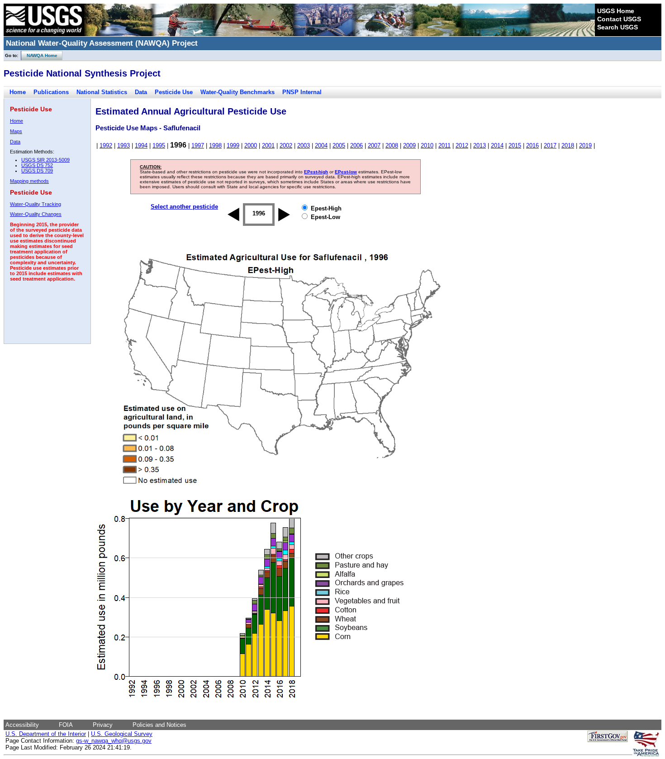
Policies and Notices (159, 724)
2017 (550, 145)
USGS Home (615, 10)
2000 (250, 145)
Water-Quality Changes (36, 214)
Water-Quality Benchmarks (237, 92)
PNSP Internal (302, 92)
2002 (286, 145)
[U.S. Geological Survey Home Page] (44, 34)
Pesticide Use (174, 92)
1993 (123, 145)
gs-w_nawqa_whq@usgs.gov (114, 740)
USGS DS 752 (37, 165)
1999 (233, 145)
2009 (409, 145)
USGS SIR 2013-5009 (45, 159)
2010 (427, 145)
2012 (462, 145)
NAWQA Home (39, 55)
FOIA (66, 724)
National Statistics (101, 92)
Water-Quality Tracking (35, 204)
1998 (215, 145)
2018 (567, 145)
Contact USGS (619, 19)
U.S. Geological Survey (121, 733)
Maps (16, 131)
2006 (356, 145)
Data (141, 92)
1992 (106, 145)
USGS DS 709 (37, 170)
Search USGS (617, 27)
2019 (585, 145)
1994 (141, 145)
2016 (532, 145)
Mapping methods (29, 181)
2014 (497, 145)
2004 (321, 145)
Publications (51, 92)
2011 (444, 145)
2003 (303, 145)
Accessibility (22, 724)
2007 (374, 145)
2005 (338, 145)
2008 (391, 145)
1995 (158, 145)
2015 (514, 145)
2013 (479, 145)
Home (18, 92)
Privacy (103, 724)
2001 (268, 145)
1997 (197, 145)
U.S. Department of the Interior (45, 733)
